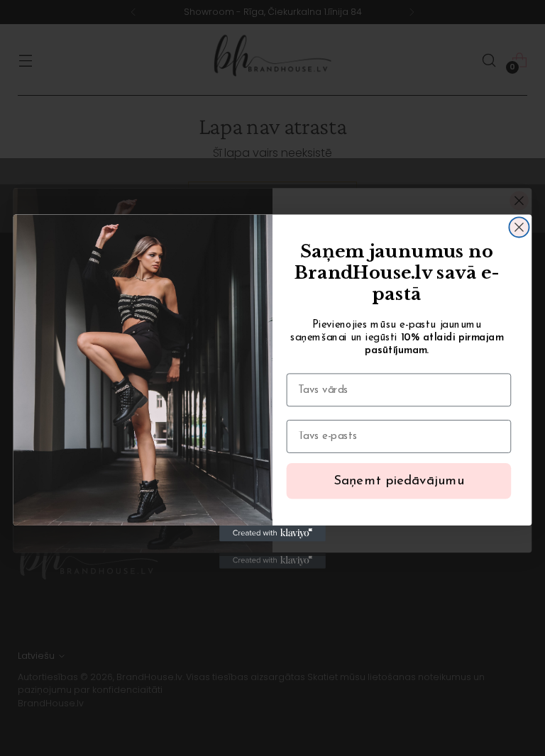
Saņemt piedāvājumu (399, 481)
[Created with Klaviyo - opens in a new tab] (272, 533)
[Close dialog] (519, 227)
